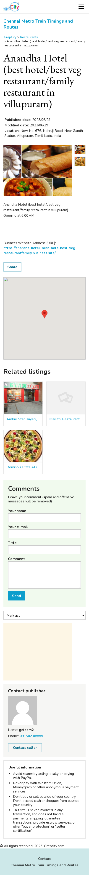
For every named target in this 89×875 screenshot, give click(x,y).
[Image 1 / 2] (37, 170)
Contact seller (25, 747)
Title (12, 543)
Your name (17, 511)
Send (16, 595)
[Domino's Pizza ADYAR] (23, 446)
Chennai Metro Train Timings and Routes (38, 24)
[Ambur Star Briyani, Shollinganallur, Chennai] (23, 398)
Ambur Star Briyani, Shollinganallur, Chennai (23, 419)
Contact (44, 858)
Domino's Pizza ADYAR (23, 467)
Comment (16, 559)
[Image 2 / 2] (80, 167)
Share (12, 266)
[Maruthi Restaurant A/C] (66, 398)
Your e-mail (18, 527)
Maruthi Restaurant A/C (66, 419)
